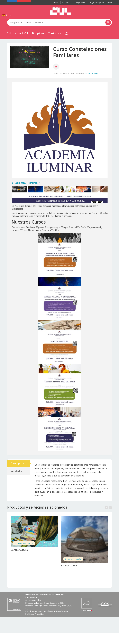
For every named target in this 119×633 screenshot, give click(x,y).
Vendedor (16, 471)
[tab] (18, 463)
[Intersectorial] (84, 539)
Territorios (54, 33)
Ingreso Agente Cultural (101, 2)
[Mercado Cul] (61, 10)
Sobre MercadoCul (17, 33)
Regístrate (80, 2)
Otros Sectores (91, 73)
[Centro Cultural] (34, 531)
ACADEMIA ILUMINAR (26, 183)
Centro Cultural (19, 549)
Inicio (55, 2)
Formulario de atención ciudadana (53, 611)
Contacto (66, 2)
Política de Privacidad (34, 614)
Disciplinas (38, 33)
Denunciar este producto (64, 73)
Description (18, 463)
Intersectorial (69, 565)
